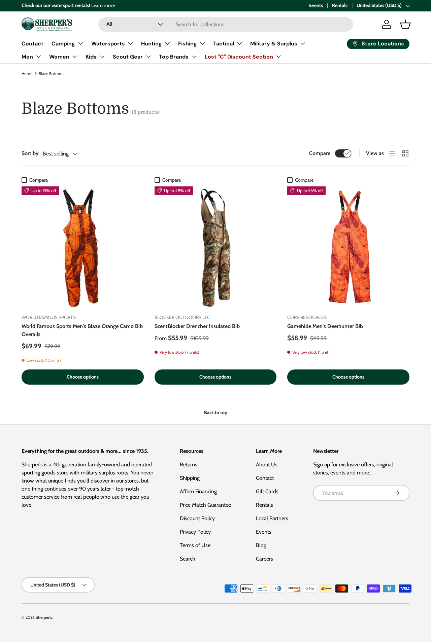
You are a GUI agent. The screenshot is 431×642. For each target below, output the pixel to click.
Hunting (151, 43)
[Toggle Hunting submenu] (167, 43)
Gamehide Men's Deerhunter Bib (325, 326)
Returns (188, 464)
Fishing (187, 43)
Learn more (103, 5)
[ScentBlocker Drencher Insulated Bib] (216, 247)
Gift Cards (267, 491)
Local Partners (272, 518)
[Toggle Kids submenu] (102, 56)
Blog (261, 545)
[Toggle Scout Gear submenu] (148, 56)
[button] (405, 24)
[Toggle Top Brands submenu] (194, 56)
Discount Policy (197, 518)
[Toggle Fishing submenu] (202, 43)
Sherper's (44, 617)
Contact (32, 43)
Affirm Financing (198, 491)
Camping (63, 43)
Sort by (30, 153)
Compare (319, 153)
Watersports (108, 43)
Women (59, 56)
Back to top (215, 412)
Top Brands (174, 56)
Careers (264, 559)
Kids (91, 56)
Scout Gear (128, 56)
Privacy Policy (195, 532)
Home (27, 73)
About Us (266, 464)
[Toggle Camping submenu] (80, 43)
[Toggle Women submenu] (75, 56)
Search (187, 559)
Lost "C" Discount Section (239, 56)
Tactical (223, 43)
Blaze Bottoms (51, 73)
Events (316, 5)
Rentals (339, 5)
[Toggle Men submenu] (38, 56)
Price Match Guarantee (205, 505)
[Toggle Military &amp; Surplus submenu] (303, 43)
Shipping (190, 478)
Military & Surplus (273, 43)
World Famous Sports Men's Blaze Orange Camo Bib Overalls (82, 330)
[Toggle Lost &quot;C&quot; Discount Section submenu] (278, 56)
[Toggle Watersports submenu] (130, 43)
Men (27, 56)
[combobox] (225, 24)
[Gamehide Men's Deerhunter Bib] (348, 247)
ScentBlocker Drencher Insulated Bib (197, 326)
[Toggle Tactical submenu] (239, 43)
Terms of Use (195, 545)
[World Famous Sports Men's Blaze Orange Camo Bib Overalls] (83, 247)
